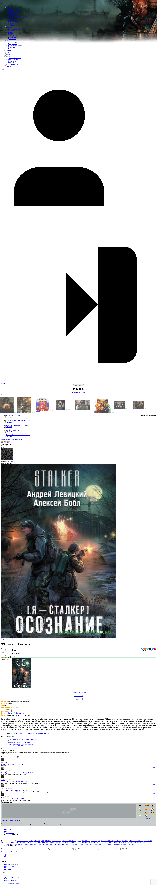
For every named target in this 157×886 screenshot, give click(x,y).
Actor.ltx (8, 875)
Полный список (128, 844)
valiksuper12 (33, 841)
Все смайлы (146, 818)
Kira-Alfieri (42, 844)
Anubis (3, 780)
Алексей (40, 733)
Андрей (46, 733)
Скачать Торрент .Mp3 (79, 692)
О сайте (8, 869)
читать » (154, 767)
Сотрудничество (11, 868)
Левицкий (22, 733)
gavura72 (78, 842)
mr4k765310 (91, 842)
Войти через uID (78, 385)
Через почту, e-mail (12, 864)
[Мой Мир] (153, 649)
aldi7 (130, 841)
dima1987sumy (71, 842)
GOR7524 (48, 841)
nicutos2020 (84, 844)
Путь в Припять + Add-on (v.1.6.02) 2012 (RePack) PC (17, 773)
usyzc (12, 461)
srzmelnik (11, 842)
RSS (14, 852)
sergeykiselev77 (56, 841)
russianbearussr (50, 842)
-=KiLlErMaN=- (122, 842)
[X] (150, 649)
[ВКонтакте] (142, 649)
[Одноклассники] (145, 649)
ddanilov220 (117, 841)
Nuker (74, 841)
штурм (58, 842)
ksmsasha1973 (113, 842)
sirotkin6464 (76, 844)
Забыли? (3, 394)
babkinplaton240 (67, 841)
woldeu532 (18, 842)
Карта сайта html (6, 852)
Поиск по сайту (11, 880)
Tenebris (84, 842)
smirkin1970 (136, 841)
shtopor (144, 842)
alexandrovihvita (35, 842)
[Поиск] (2, 4)
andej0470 (14, 844)
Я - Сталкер (9, 713)
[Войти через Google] (83, 389)
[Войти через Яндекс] (80, 389)
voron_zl (98, 842)
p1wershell (105, 842)
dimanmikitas (29, 844)
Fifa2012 (43, 842)
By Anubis (19, 852)
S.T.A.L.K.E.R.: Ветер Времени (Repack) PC (14, 781)
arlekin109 (131, 842)
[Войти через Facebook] (77, 389)
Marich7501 (25, 842)
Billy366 (57, 844)
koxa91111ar (4, 771)
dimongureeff (50, 844)
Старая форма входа (78, 392)
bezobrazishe (4, 762)
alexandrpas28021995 (107, 841)
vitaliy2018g (40, 841)
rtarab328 (63, 842)
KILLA (36, 844)
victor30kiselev (86, 841)
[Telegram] (147, 649)
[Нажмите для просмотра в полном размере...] (21, 687)
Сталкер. (28, 733)
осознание (34, 733)
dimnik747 (125, 841)
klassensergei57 (95, 841)
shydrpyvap (21, 844)
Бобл (17, 733)
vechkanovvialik (93, 844)
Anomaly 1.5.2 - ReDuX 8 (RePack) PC (12, 764)
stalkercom (25, 841)
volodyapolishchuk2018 (115, 844)
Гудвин (79, 841)
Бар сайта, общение (12, 866)
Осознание (20, 713)
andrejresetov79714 (146, 841)
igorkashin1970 (103, 844)
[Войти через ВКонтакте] (74, 389)
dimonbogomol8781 (66, 844)
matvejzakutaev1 (5, 844)
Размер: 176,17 (78, 696)
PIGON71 (138, 842)
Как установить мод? (13, 877)
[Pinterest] (155, 649)
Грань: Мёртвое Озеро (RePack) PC (12, 439)
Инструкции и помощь (12, 879)
